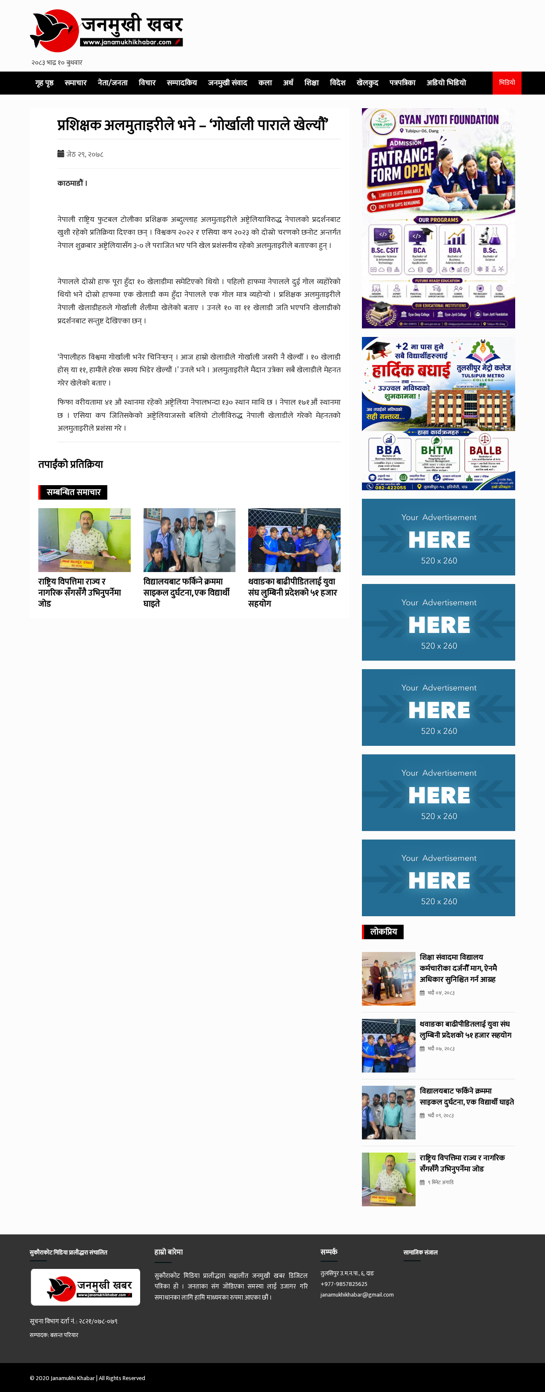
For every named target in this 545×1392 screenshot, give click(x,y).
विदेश (338, 83)
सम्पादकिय (182, 83)
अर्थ (288, 83)
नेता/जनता (113, 83)
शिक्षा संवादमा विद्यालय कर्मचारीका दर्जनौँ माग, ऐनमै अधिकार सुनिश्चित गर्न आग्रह (458, 968)
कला (265, 83)
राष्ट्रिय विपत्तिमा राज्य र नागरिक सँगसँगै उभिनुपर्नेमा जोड (79, 593)
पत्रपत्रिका (403, 83)
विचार (147, 83)
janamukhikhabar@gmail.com (357, 1295)
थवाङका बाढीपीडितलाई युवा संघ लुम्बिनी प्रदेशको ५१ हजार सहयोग (292, 593)
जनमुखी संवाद (227, 83)
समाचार (76, 83)
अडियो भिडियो (446, 83)
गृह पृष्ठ (44, 83)
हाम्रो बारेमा (169, 1252)
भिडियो (507, 83)
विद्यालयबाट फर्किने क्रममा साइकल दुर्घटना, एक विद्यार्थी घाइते (186, 593)
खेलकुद (368, 83)
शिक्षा (311, 83)
